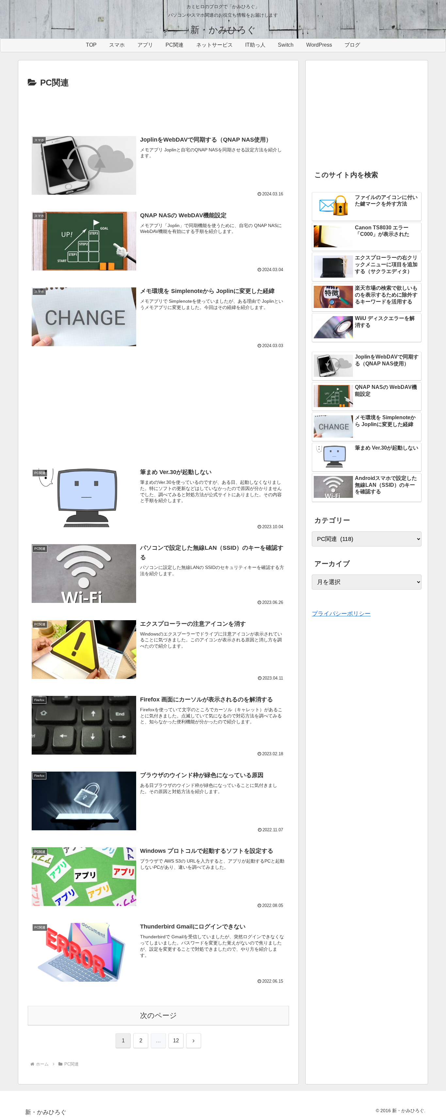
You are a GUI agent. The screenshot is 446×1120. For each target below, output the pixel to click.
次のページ (158, 1015)
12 (176, 1040)
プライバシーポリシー (341, 613)
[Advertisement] (158, 108)
